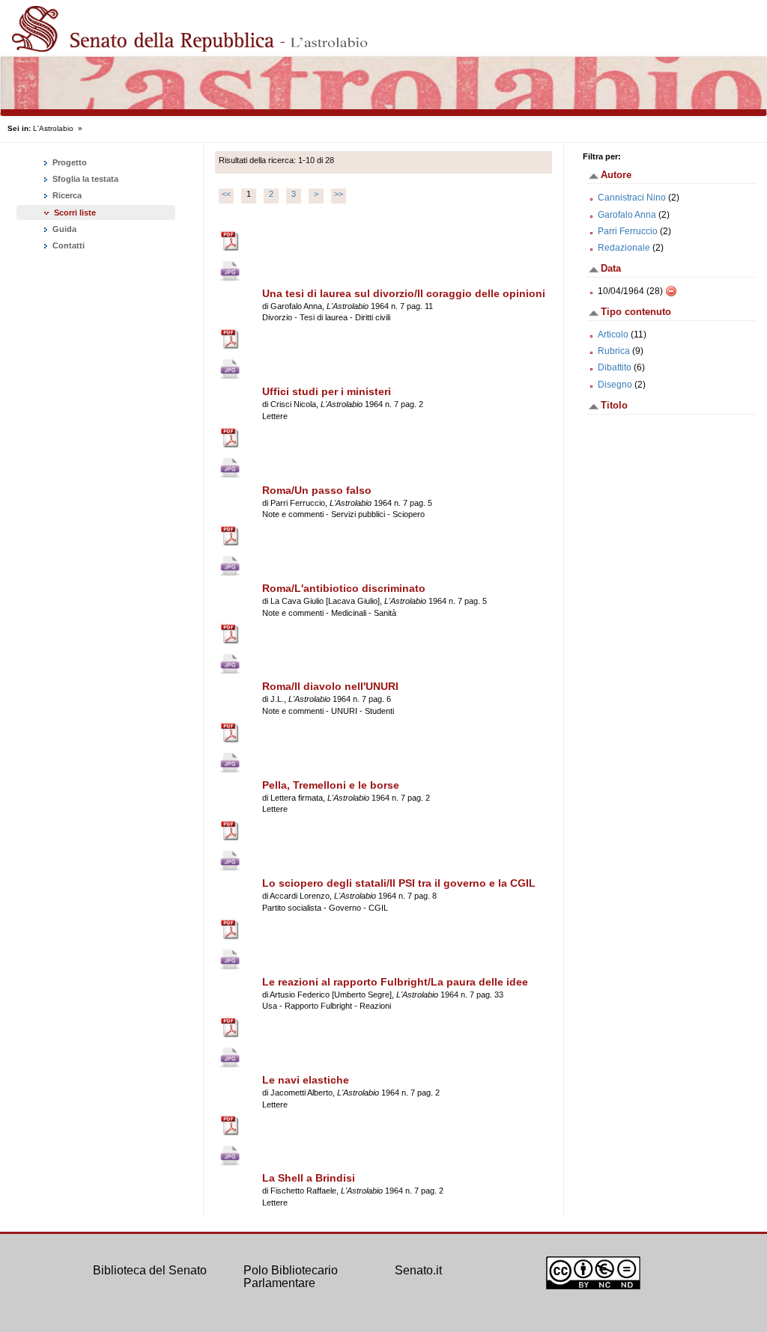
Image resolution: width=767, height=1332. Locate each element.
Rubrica (614, 351)
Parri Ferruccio (628, 231)
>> (338, 193)
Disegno (615, 384)
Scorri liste (75, 212)
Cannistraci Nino (632, 197)
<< (226, 193)
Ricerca (66, 195)
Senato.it (418, 1270)
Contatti (67, 245)
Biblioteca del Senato (150, 1270)
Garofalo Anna (627, 215)
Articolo (613, 334)
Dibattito (614, 367)
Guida (63, 228)
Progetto (68, 162)
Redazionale (624, 247)
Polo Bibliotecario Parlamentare (290, 1277)
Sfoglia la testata (84, 178)
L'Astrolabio (53, 128)
